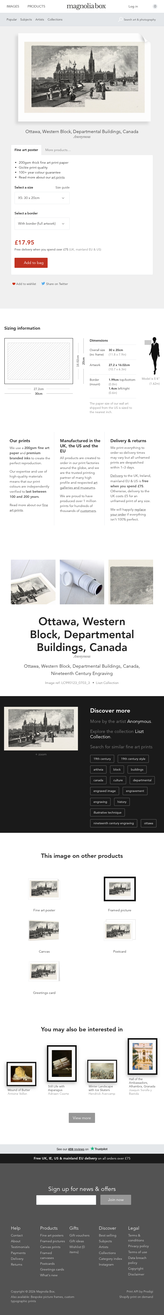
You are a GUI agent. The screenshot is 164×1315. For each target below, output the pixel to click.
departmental (142, 780)
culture (118, 780)
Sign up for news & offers (82, 1189)
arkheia (98, 769)
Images (13, 6)
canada (98, 780)
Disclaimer (136, 1274)
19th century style (133, 759)
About (15, 1241)
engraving (100, 802)
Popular (12, 19)
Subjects (26, 19)
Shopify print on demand (136, 1297)
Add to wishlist (26, 284)
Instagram (106, 1264)
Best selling (107, 1235)
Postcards (47, 1264)
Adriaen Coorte (58, 1094)
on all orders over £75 (82, 1158)
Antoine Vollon (17, 1094)
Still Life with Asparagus (56, 1088)
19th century (102, 759)
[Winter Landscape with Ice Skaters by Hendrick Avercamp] (102, 1071)
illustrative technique (108, 812)
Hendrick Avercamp (102, 1094)
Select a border (26, 213)
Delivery (116, 476)
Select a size (42, 187)
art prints (58, 177)
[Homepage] (82, 7)
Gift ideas (76, 1241)
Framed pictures (52, 1241)
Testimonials (20, 1247)
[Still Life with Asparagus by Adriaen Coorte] (62, 1063)
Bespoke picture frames (47, 1297)
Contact (17, 1235)
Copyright (135, 1268)
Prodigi (148, 1291)
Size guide (63, 187)
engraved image (105, 791)
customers (88, 511)
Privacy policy (138, 1246)
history (121, 802)
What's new (49, 1275)
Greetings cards (52, 1269)
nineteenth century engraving (114, 823)
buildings (137, 769)
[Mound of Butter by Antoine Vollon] (21, 1074)
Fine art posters (51, 1235)
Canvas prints (50, 1247)
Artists (39, 19)
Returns (16, 1264)
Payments (18, 1253)
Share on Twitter (57, 284)
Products (36, 6)
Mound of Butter (19, 1090)
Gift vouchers (79, 1235)
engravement (135, 791)
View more (82, 1118)
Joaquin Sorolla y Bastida (140, 1092)
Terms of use (137, 1252)
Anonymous (82, 137)
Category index (110, 1259)
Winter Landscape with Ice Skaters (101, 1088)
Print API (132, 1291)
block (117, 769)
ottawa (148, 823)
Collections (55, 19)
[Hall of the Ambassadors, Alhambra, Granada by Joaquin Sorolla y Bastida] (142, 1056)
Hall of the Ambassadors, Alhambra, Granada (142, 1082)
